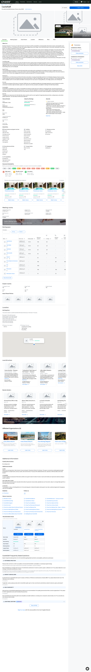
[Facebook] (25, 494)
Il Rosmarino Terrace (10, 273)
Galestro (8, 257)
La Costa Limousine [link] (45, 400)
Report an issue (21, 610)
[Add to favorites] (32, 521)
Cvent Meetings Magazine (44, 441)
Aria (7, 264)
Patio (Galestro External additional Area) (12, 261)
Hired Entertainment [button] (29, 410)
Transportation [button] (42, 410)
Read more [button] (7, 378)
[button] (27, 24)
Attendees (4, 230)
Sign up (84, 1)
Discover (35, 1)
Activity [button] (5, 410)
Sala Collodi (8, 245)
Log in (88, 1)
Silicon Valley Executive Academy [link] (29, 400)
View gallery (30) (86, 35)
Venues (17, 1)
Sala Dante (8, 249)
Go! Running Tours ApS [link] (63, 400)
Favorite (65, 7)
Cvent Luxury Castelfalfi (61, 441)
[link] (11, 396)
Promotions (22, 1)
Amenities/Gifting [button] (11, 410)
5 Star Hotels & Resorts (26, 441)
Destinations (29, 1)
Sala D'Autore (9, 241)
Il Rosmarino (8, 268)
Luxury (40, 1)
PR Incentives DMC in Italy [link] (10, 400)
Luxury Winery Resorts (9, 441)
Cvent (2, 4)
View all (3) (79, 65)
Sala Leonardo (9, 253)
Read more (48, 115)
